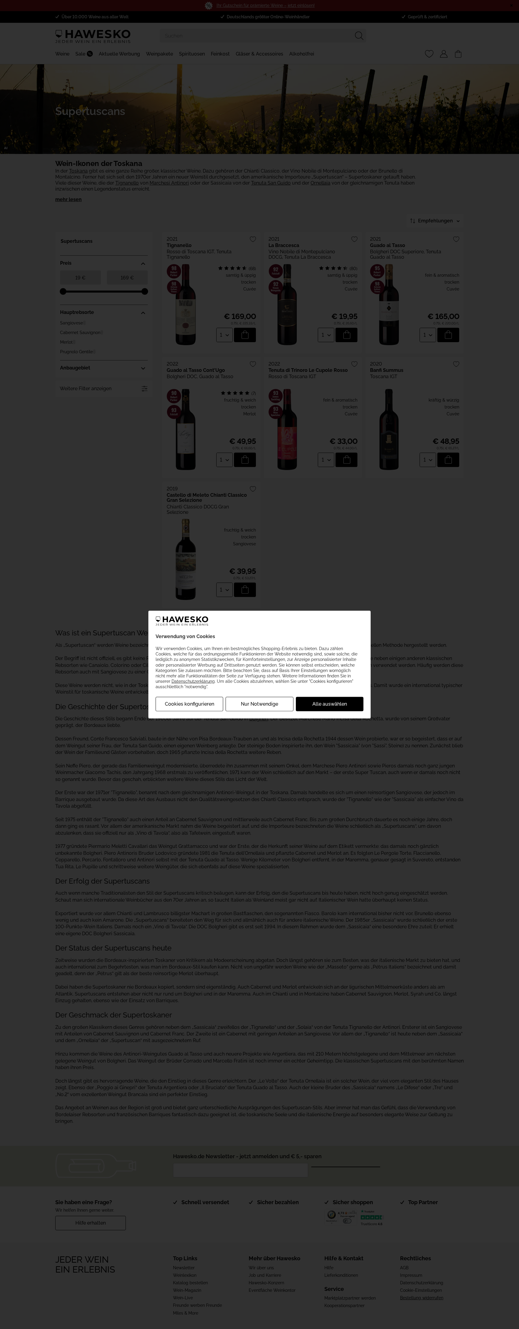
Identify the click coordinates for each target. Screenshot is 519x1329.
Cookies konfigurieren (189, 704)
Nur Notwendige (259, 704)
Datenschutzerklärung (193, 681)
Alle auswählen (329, 704)
